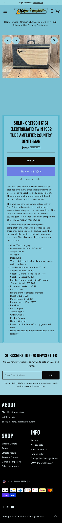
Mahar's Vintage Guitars (32, 516)
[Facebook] (3, 507)
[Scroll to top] (55, 516)
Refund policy (37, 454)
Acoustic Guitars (10, 457)
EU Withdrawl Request (42, 463)
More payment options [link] (31, 179)
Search (34, 440)
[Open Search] (53, 11)
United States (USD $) (17, 481)
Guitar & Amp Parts (11, 461)
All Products (37, 445)
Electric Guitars (9, 443)
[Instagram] (7, 507)
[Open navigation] (7, 11)
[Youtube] (12, 507)
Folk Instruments (10, 466)
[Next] (16, 40)
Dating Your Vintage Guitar (44, 458)
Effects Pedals (9, 453)
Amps (5, 448)
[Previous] (8, 40)
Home (7, 22)
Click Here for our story (13, 412)
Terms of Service (39, 449)
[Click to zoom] (54, 40)
